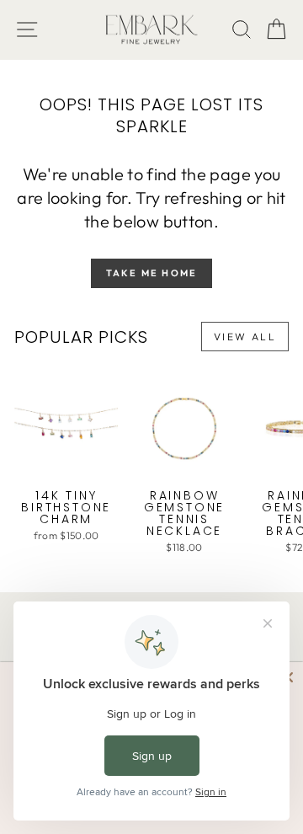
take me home (151, 273)
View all (245, 336)
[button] (276, 30)
